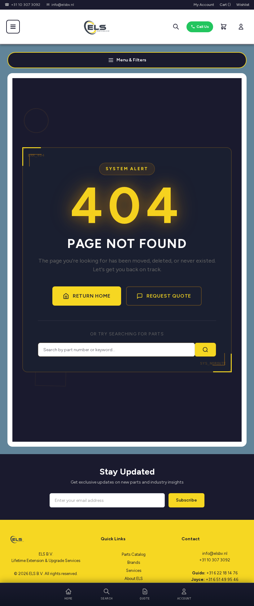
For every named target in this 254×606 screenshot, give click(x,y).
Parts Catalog (134, 554)
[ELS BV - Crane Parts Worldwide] (94, 26)
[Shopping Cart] (223, 26)
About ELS (134, 578)
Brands (133, 562)
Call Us (202, 26)
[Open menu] (13, 26)
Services (133, 570)
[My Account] (241, 26)
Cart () (225, 4)
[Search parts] (176, 26)
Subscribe (186, 500)
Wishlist (242, 4)
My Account (204, 4)
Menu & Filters (131, 60)
